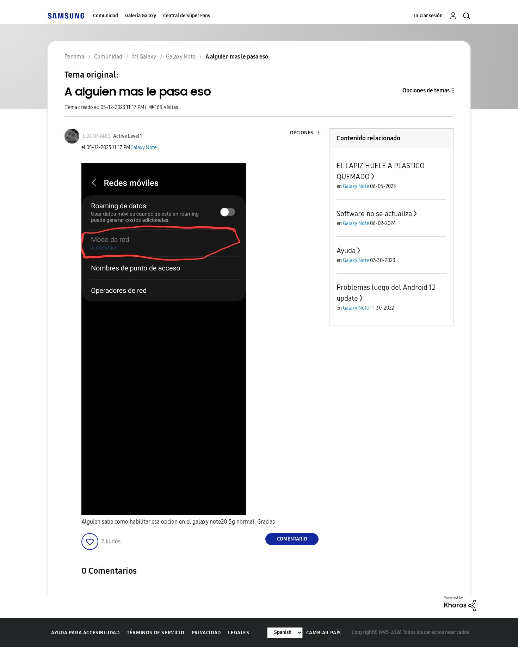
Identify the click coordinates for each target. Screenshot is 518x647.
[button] (306, 133)
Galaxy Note (143, 148)
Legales (238, 633)
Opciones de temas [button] (426, 90)
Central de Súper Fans (186, 16)
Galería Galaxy (140, 16)
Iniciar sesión (428, 16)
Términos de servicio (155, 633)
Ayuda (346, 250)
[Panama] (66, 15)
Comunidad (105, 16)
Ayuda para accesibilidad (85, 633)
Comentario (292, 539)
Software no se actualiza (374, 213)
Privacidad (206, 633)
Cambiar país (323, 633)
